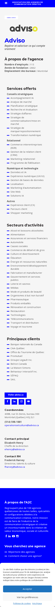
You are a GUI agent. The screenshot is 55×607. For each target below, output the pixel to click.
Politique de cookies (22, 603)
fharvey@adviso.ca (15, 466)
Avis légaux (37, 603)
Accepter (27, 588)
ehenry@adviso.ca (15, 449)
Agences (9, 17)
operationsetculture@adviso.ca (22, 425)
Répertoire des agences (21, 551)
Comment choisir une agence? (25, 555)
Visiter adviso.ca (15, 395)
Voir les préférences (27, 597)
